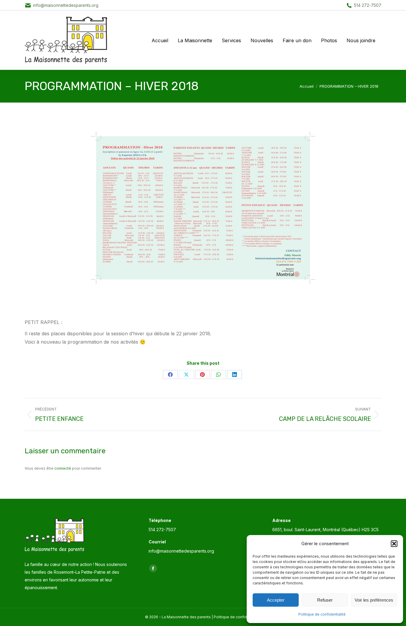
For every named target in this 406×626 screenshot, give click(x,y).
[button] (394, 544)
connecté (62, 468)
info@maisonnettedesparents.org (65, 5)
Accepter (275, 600)
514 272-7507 (367, 5)
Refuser (325, 600)
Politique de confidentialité (322, 614)
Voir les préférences (374, 600)
